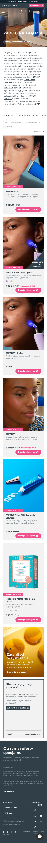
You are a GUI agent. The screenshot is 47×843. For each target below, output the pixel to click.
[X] (35, 816)
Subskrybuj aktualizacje (18, 708)
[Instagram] (35, 810)
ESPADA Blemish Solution (16, 88)
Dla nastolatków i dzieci (33, 122)
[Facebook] (41, 810)
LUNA (36, 77)
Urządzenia (24, 115)
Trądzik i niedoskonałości (13, 122)
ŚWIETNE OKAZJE (36, 5)
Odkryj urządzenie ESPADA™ (17, 42)
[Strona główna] (23, 12)
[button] (39, 836)
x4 (11, 610)
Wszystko (8, 115)
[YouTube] (41, 816)
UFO (38, 104)
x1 (6, 610)
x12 (21, 610)
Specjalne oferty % (32, 734)
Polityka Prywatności (20, 783)
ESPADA (9, 99)
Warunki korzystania (35, 783)
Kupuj (9, 734)
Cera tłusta (8, 126)
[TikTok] (35, 827)
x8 (16, 610)
